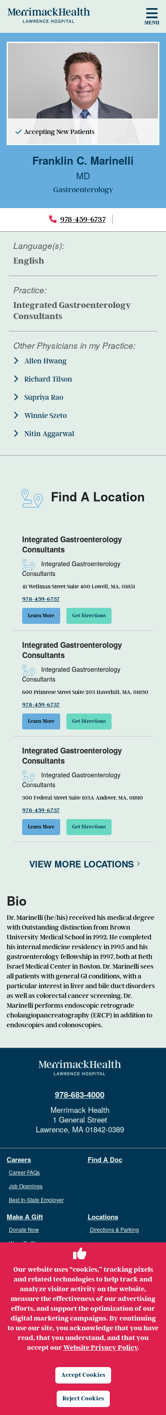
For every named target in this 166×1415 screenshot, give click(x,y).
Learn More (41, 616)
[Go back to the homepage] (79, 1068)
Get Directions (89, 616)
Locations (103, 1217)
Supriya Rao (43, 398)
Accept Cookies (83, 1375)
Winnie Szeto (45, 416)
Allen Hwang (44, 361)
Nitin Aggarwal (48, 434)
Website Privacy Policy (100, 1348)
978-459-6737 (83, 219)
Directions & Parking (114, 1229)
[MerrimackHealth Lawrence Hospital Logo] (49, 15)
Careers (19, 1159)
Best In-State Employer (36, 1199)
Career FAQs (24, 1172)
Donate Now (24, 1229)
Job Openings (25, 1186)
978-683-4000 (79, 1094)
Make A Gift (25, 1217)
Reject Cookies (83, 1398)
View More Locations (81, 863)
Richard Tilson (47, 379)
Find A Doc (105, 1159)
